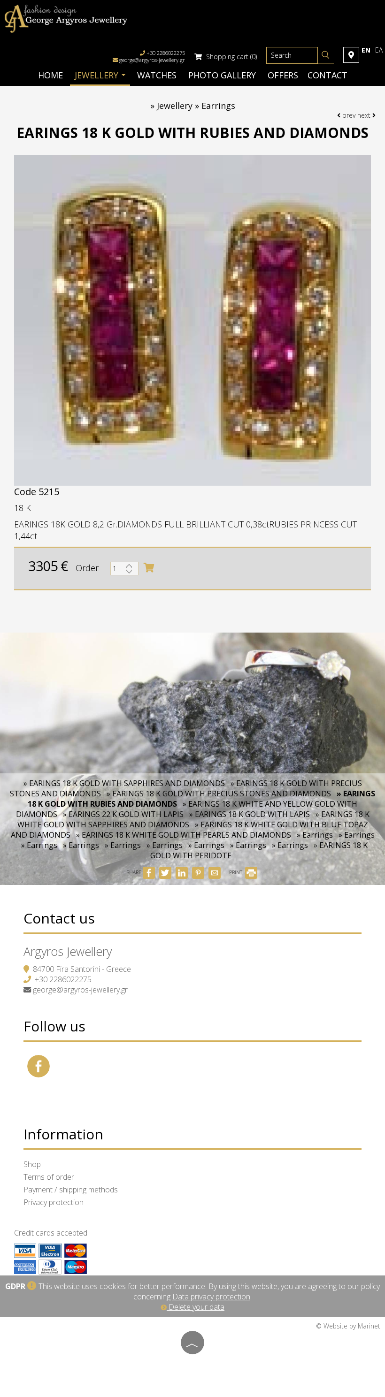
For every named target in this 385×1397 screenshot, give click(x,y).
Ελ (379, 50)
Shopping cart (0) (230, 56)
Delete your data (195, 1307)
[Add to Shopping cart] (149, 568)
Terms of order (48, 1177)
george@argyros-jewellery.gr (152, 59)
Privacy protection (53, 1202)
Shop (32, 1164)
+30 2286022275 (63, 979)
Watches (157, 75)
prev (347, 115)
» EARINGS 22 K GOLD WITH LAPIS (123, 814)
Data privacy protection (211, 1296)
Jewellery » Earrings (196, 105)
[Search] (326, 56)
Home (50, 75)
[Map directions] (351, 55)
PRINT (236, 872)
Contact (327, 75)
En (366, 50)
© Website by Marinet (348, 1325)
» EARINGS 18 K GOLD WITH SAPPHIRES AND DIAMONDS (124, 783)
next (364, 115)
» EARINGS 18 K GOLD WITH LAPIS (249, 814)
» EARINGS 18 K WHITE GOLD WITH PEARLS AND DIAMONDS (183, 835)
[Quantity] (124, 571)
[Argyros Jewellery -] (66, 17)
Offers (283, 75)
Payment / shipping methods (70, 1189)
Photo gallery (222, 75)
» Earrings (315, 835)
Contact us (59, 918)
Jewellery (98, 75)
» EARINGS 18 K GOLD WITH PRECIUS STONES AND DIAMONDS (219, 793)
